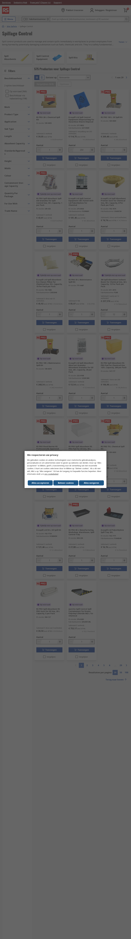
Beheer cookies (66, 482)
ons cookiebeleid (51, 474)
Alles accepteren (40, 482)
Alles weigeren (91, 482)
